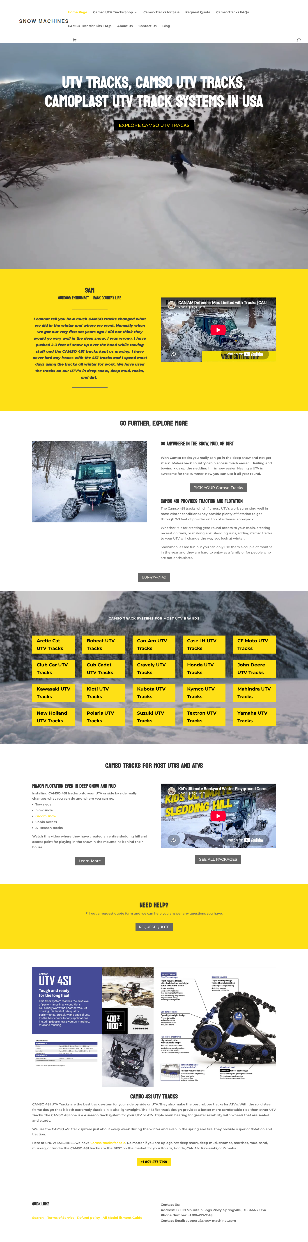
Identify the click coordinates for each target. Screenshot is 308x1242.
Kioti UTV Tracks (98, 692)
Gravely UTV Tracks (151, 668)
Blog (166, 26)
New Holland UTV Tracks (52, 716)
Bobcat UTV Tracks (101, 644)
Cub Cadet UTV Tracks (100, 668)
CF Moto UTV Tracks (252, 644)
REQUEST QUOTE (154, 927)
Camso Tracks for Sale (161, 12)
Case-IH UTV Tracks (201, 644)
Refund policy (90, 1218)
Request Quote (197, 12)
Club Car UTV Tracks (52, 668)
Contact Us (147, 26)
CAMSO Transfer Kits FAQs (89, 26)
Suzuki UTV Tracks (150, 716)
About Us (125, 26)
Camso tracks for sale (107, 1143)
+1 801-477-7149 (154, 1162)
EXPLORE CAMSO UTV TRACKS (154, 125)
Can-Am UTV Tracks (152, 644)
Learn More (90, 861)
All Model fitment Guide (122, 1218)
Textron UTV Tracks (201, 716)
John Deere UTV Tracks (251, 668)
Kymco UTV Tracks (201, 692)
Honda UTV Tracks (200, 668)
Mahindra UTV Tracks (254, 692)
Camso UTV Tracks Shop (113, 12)
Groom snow (45, 816)
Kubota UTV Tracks (151, 692)
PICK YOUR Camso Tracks (218, 487)
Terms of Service (62, 1218)
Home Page (77, 12)
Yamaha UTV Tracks (252, 716)
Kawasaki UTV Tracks (53, 692)
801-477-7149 (154, 577)
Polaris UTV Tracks (100, 716)
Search (39, 1218)
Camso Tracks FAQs (232, 12)
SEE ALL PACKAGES (218, 859)
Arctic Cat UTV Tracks (50, 644)
